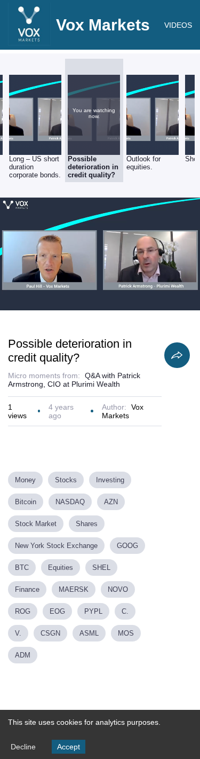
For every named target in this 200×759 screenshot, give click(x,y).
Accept (68, 746)
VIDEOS (178, 25)
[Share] (177, 355)
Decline (23, 746)
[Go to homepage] (29, 42)
